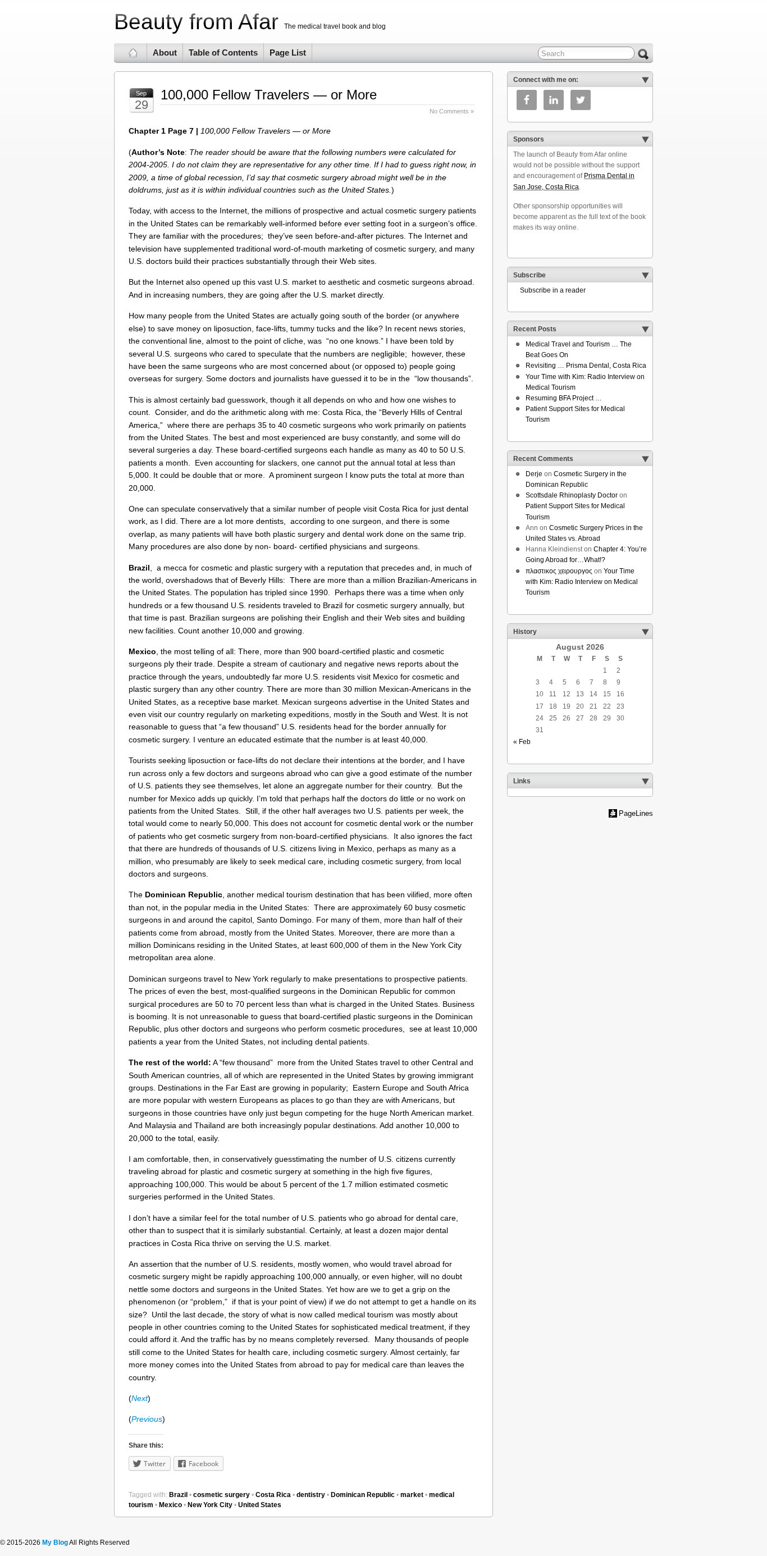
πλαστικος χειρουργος (559, 571)
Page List (288, 52)
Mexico (170, 1505)
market (411, 1495)
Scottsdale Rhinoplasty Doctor (572, 495)
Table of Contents (223, 52)
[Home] (133, 52)
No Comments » (452, 111)
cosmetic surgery (221, 1495)
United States (259, 1505)
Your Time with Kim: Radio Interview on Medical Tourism (582, 581)
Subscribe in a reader (549, 290)
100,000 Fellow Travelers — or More (269, 94)
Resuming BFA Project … (564, 398)
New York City (210, 1505)
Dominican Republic (363, 1495)
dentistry (310, 1495)
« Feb (522, 742)
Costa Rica (273, 1495)
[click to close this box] (645, 79)
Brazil (178, 1495)
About (165, 52)
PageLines (636, 813)
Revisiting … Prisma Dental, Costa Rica (586, 365)
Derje (534, 474)
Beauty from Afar (196, 22)
